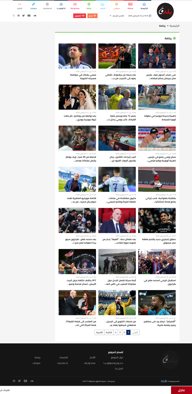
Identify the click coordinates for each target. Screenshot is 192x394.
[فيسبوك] (19, 15)
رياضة (37, 357)
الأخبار (92, 357)
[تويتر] (23, 15)
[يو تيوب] (29, 15)
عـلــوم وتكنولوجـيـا (113, 363)
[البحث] (14, 15)
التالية (109, 332)
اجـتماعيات (62, 363)
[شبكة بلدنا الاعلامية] (165, 11)
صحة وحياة (89, 363)
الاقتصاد (63, 357)
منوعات (36, 363)
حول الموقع (117, 357)
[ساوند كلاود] (34, 15)
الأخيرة (99, 332)
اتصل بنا (119, 368)
